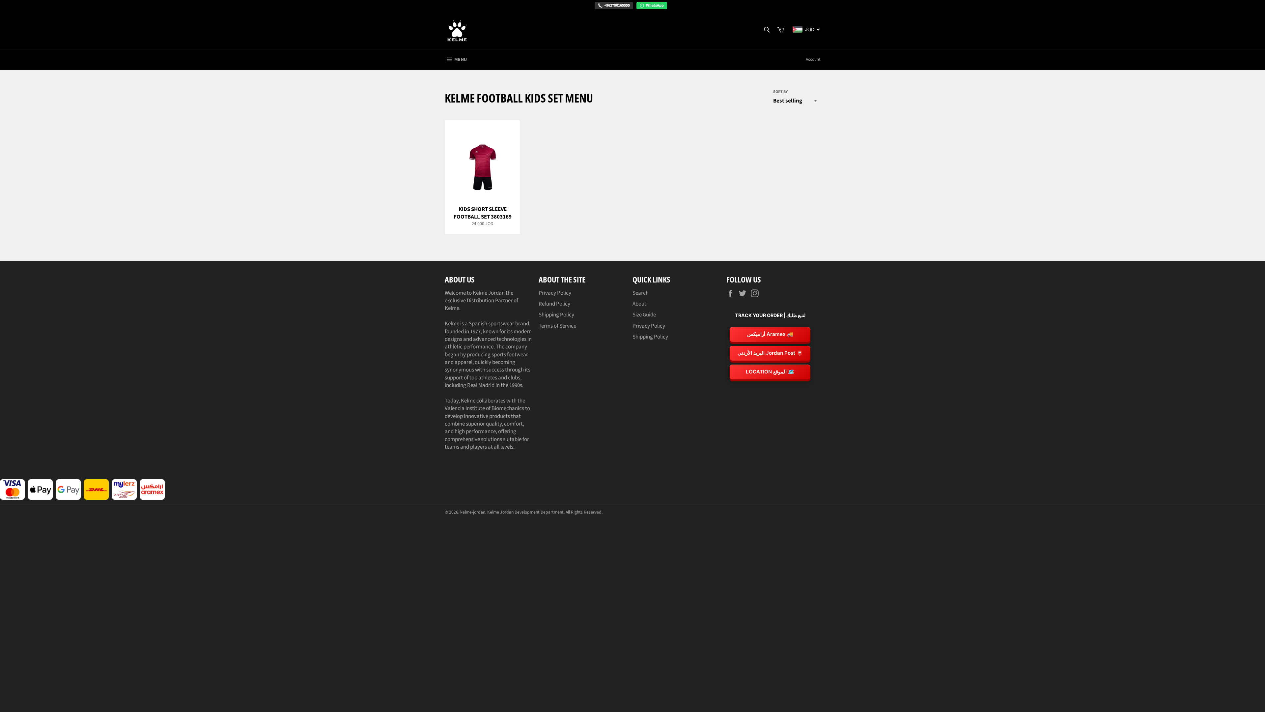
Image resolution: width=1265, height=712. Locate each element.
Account (813, 59)
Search (640, 293)
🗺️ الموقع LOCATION (770, 372)
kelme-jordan (472, 512)
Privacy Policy (555, 293)
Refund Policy (554, 304)
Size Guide (644, 315)
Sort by (780, 92)
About (639, 304)
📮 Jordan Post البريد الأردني (770, 353)
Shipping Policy (556, 315)
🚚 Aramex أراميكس (770, 334)
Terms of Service (557, 326)
